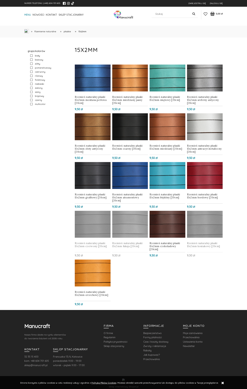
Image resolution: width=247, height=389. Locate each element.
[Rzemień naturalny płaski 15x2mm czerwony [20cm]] (93, 224)
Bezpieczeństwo (152, 333)
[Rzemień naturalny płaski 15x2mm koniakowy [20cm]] (205, 224)
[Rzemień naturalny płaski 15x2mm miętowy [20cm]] (167, 78)
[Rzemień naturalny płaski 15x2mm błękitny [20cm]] (167, 175)
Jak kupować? (151, 354)
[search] (194, 14)
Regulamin (109, 337)
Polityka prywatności (115, 341)
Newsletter (189, 346)
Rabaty (147, 350)
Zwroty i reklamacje (154, 346)
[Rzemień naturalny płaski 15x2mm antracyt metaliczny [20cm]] (205, 126)
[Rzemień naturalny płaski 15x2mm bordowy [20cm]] (205, 175)
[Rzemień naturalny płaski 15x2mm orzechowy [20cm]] (93, 273)
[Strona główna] (123, 15)
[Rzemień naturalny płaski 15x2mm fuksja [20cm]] (130, 224)
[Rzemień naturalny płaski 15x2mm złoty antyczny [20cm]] (93, 126)
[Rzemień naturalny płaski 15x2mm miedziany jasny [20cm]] (130, 78)
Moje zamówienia (192, 333)
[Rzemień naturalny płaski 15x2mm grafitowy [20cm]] (93, 175)
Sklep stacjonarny (114, 346)
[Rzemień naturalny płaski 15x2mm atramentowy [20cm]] (130, 175)
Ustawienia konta (192, 341)
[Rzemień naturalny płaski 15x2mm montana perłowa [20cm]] (93, 78)
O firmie (108, 333)
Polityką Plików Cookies (103, 382)
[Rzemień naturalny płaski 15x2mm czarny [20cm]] (130, 126)
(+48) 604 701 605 (51, 3)
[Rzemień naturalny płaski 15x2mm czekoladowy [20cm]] (167, 224)
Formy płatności (152, 337)
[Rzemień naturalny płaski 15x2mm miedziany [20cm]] (167, 126)
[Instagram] (68, 3)
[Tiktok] (72, 3)
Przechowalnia (151, 359)
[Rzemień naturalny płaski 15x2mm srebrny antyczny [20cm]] (205, 78)
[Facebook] (64, 3)
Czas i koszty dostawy (155, 341)
